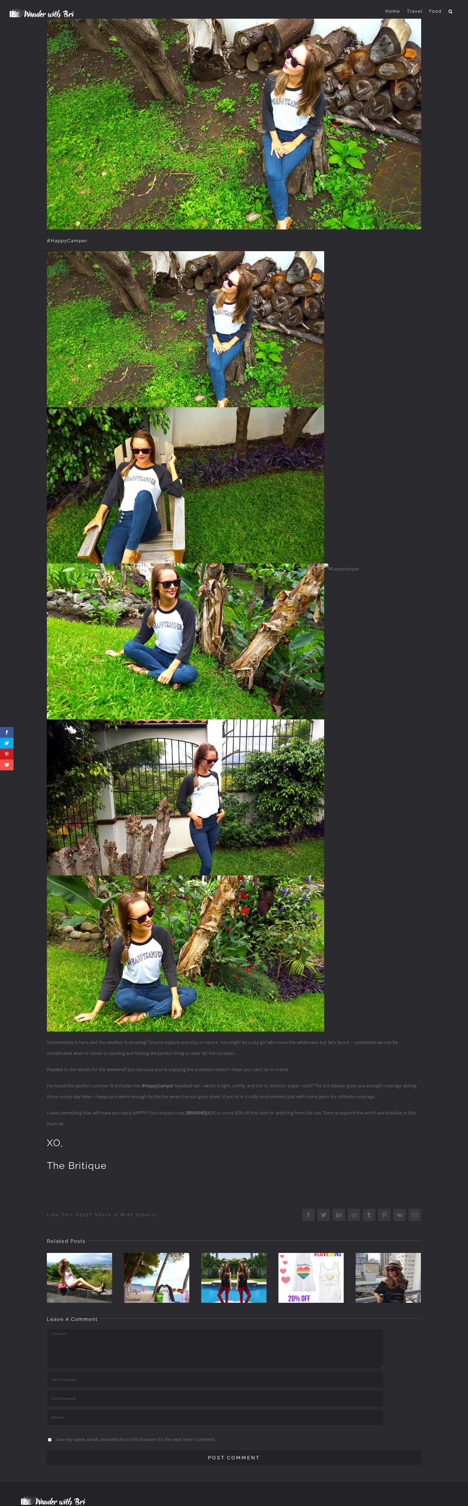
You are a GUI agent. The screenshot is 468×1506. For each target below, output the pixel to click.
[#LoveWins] (311, 1278)
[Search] (450, 11)
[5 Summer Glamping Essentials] (156, 1278)
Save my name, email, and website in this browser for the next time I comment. (135, 1439)
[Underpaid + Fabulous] (388, 1278)
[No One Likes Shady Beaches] (79, 1278)
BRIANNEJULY (200, 1113)
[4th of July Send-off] (233, 1278)
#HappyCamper (158, 1086)
